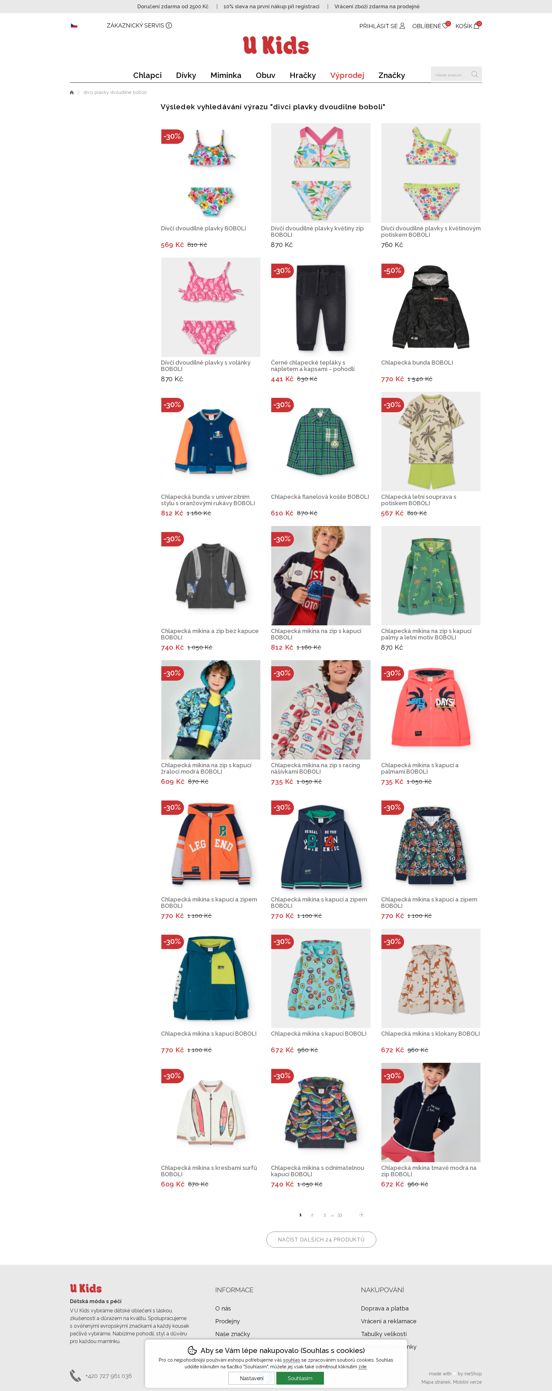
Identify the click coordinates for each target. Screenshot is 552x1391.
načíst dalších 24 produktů (321, 1240)
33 (340, 1214)
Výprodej (347, 75)
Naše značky (232, 1334)
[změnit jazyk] (88, 25)
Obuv (265, 75)
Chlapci (147, 75)
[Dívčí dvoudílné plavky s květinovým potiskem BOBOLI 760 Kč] (431, 173)
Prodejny (227, 1321)
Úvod (71, 92)
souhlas (291, 1360)
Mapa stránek (436, 1382)
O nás (223, 1308)
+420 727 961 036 (108, 1375)
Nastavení (252, 1378)
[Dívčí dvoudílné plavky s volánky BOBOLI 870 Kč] (211, 307)
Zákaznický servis (135, 25)
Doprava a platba (385, 1308)
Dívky (186, 75)
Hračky (303, 75)
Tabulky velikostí (384, 1334)
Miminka (226, 75)
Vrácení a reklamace (389, 1321)
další (361, 1215)
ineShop (473, 1373)
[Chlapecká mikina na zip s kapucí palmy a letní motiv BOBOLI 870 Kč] (431, 576)
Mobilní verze (467, 1382)
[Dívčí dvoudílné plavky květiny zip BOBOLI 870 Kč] (321, 173)
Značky (392, 75)
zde (362, 1366)
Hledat (475, 74)
